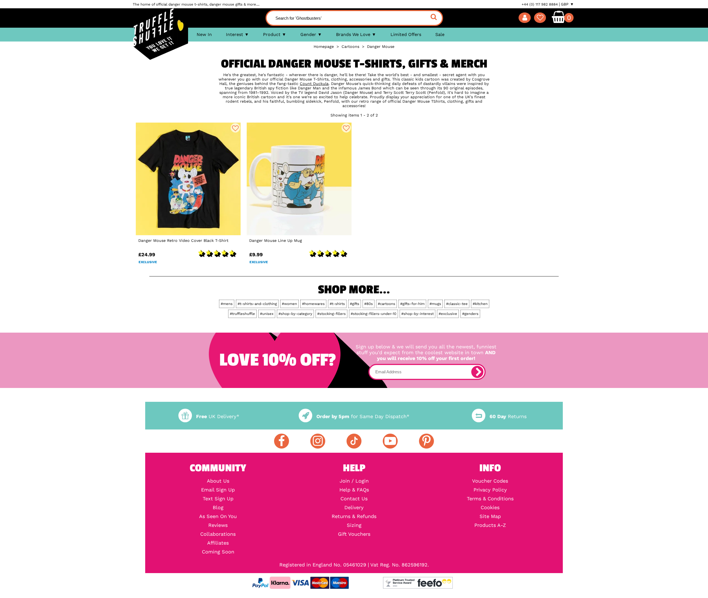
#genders (470, 314)
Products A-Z (490, 525)
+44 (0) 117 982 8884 (540, 4)
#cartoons (386, 304)
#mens (227, 304)
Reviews (218, 525)
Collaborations (218, 534)
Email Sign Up (218, 489)
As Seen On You (218, 516)
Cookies (490, 507)
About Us (218, 480)
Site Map (490, 516)
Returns (508, 416)
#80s (368, 304)
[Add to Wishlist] (235, 128)
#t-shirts (337, 304)
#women (289, 304)
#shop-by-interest (417, 314)
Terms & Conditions (490, 498)
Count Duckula (314, 83)
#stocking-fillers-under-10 (373, 314)
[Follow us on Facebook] (281, 441)
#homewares (313, 304)
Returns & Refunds (354, 516)
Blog (218, 507)
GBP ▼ (567, 4)
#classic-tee (457, 304)
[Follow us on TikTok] (354, 441)
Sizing (354, 525)
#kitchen (480, 304)
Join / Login (354, 480)
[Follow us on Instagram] (317, 441)
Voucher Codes (490, 480)
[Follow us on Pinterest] (426, 441)
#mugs (435, 304)
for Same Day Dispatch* (362, 416)
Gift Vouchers (354, 534)
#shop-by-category (295, 314)
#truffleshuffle (242, 314)
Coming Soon (218, 551)
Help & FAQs (354, 489)
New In (204, 34)
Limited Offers (406, 34)
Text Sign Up (218, 498)
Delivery (354, 507)
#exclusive (448, 314)
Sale (439, 34)
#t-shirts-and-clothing (257, 304)
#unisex (267, 314)
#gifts (354, 304)
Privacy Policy (490, 489)
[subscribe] (477, 372)
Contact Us (354, 498)
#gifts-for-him (412, 304)
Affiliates (218, 542)
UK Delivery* (217, 416)
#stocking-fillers (331, 314)
